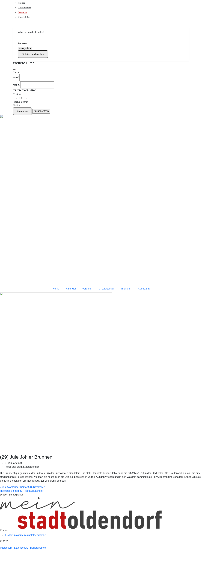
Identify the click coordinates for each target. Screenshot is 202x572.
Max (15, 84)
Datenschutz (21, 547)
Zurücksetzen (41, 111)
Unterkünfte (24, 17)
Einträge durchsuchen (33, 54)
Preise (16, 72)
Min (15, 77)
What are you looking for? (31, 32)
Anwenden (22, 111)
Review (17, 94)
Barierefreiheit (38, 547)
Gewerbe (22, 12)
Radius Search (20, 101)
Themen (125, 288)
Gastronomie (24, 7)
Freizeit (21, 3)
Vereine (86, 288)
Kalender (71, 288)
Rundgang (144, 288)
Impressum (6, 547)
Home (56, 288)
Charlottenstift (106, 288)
